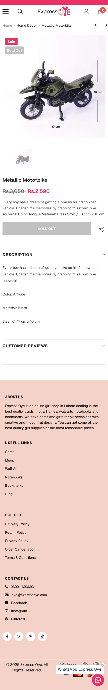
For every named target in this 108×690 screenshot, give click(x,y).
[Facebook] (7, 636)
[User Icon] (86, 11)
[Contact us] (98, 680)
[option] (54, 86)
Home (7, 25)
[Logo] (54, 11)
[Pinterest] (30, 636)
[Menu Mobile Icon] (6, 12)
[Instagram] (18, 636)
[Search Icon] (20, 11)
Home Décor (27, 25)
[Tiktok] (42, 636)
